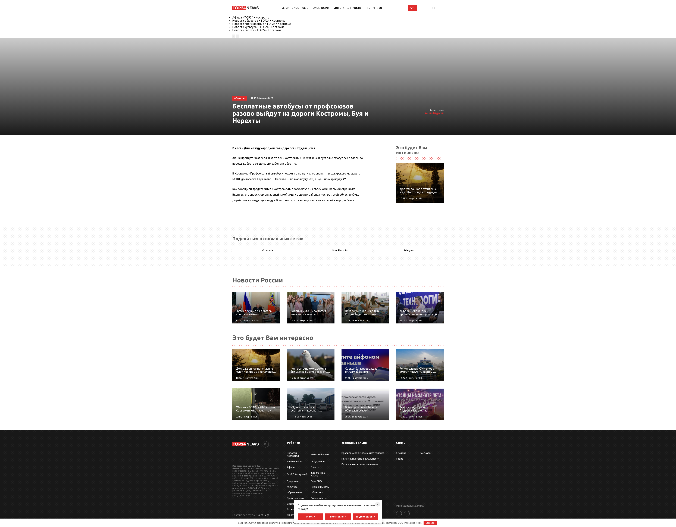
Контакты (425, 453)
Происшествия (295, 498)
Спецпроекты (319, 498)
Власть (315, 467)
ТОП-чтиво (374, 8)
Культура (292, 486)
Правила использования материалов (363, 453)
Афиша (291, 467)
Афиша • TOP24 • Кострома (250, 17)
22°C (412, 8)
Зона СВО (316, 481)
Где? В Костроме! (297, 474)
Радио (399, 458)
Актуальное (318, 461)
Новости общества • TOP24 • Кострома (258, 20)
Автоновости (294, 461)
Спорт (290, 503)
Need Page (263, 515)
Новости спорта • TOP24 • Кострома (256, 30)
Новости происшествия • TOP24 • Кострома (261, 23)
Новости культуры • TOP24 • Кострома (258, 27)
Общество (317, 492)
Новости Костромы (293, 454)
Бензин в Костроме (294, 8)
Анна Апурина (434, 113)
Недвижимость (320, 486)
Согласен (430, 523)
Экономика (293, 509)
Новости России (320, 454)
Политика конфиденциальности (360, 458)
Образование (294, 492)
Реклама (401, 453)
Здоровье (293, 481)
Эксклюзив (321, 8)
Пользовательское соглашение (360, 464)
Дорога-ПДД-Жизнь (348, 8)
